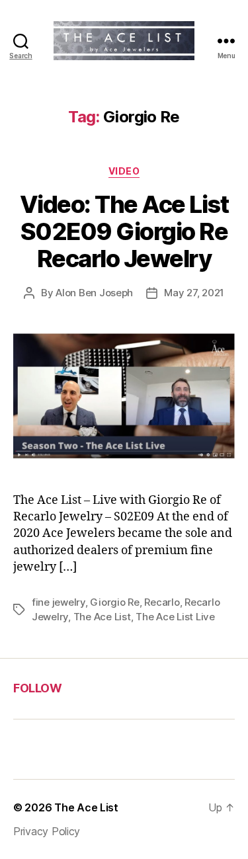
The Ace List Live (175, 616)
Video (124, 171)
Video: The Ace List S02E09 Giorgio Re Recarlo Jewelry (124, 231)
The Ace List (102, 616)
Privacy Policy (46, 831)
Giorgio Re (114, 602)
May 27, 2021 (194, 292)
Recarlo (161, 602)
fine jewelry (58, 602)
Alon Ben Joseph (94, 292)
